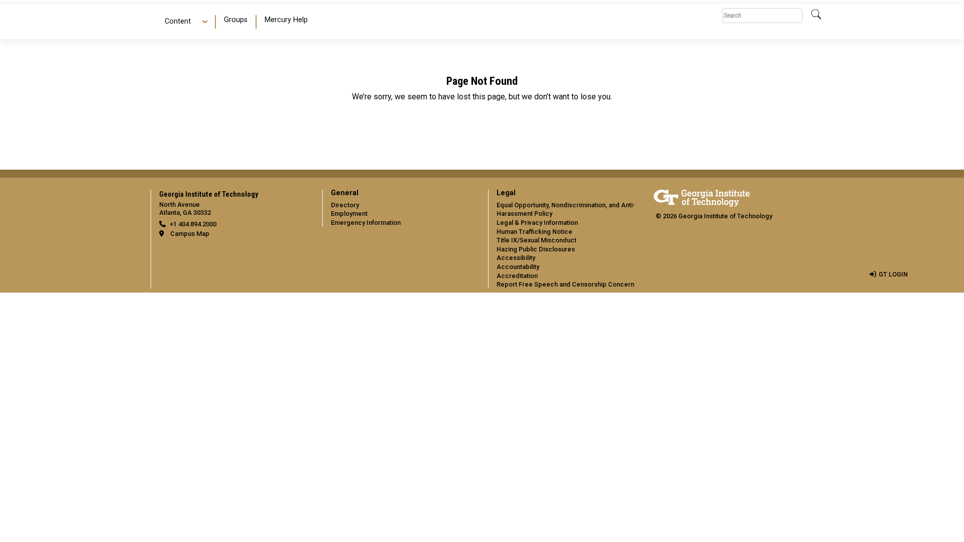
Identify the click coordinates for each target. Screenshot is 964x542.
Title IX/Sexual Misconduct (536, 240)
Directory (345, 205)
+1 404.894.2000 (193, 224)
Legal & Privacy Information (537, 222)
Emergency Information (366, 222)
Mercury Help (286, 20)
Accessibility (516, 257)
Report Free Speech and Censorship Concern (565, 284)
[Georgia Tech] (702, 196)
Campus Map (189, 233)
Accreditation (517, 276)
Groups (236, 20)
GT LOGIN (893, 274)
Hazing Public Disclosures (536, 249)
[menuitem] (236, 22)
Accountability (518, 266)
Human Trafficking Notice (534, 231)
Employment (349, 213)
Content (178, 21)
